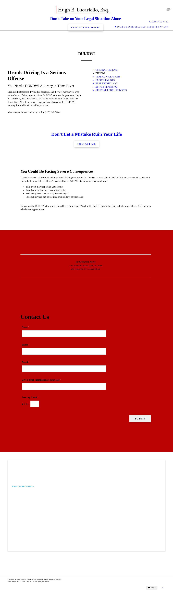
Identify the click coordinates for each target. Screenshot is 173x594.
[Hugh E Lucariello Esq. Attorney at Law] (83, 9)
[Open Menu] (169, 9)
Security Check (30, 397)
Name (25, 327)
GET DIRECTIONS (23, 486)
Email (25, 362)
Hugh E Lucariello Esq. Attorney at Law (142, 27)
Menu (153, 587)
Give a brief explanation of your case (41, 380)
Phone (26, 345)
